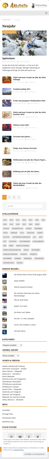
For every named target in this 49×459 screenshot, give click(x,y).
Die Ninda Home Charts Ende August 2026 (30, 274)
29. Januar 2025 (19, 82)
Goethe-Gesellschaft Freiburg (13, 366)
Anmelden (6, 410)
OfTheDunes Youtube (10, 387)
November (36, 250)
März (11, 246)
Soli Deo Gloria (19, 331)
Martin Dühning (24, 62)
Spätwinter (8, 58)
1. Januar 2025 (19, 92)
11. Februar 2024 (20, 117)
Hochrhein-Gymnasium (21, 237)
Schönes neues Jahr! (21, 125)
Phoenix (24, 254)
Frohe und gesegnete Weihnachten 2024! (29, 101)
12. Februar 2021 (20, 188)
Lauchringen (25, 241)
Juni (40, 237)
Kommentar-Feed (8, 418)
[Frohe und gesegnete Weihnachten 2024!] (6, 103)
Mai (4, 246)
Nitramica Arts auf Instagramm (14, 379)
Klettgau (12, 241)
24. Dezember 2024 (20, 103)
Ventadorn (39, 258)
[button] (45, 13)
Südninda (27, 258)
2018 (24, 220)
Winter (19, 263)
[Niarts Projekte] (6, 150)
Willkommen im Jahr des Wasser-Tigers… (30, 160)
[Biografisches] (6, 139)
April (37, 224)
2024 (17, 224)
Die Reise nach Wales (22, 312)
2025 (24, 224)
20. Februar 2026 (9, 62)
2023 (11, 224)
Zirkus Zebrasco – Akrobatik (12, 400)
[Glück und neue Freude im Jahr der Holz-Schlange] (6, 79)
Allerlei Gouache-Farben (23, 287)
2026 (30, 224)
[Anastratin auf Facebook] (28, 437)
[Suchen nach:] (25, 206)
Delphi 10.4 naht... (21, 306)
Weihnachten (8, 263)
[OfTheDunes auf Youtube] (20, 437)
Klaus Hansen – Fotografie (12, 371)
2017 (17, 220)
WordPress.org (7, 422)
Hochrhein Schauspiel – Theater (14, 369)
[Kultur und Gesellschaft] (6, 185)
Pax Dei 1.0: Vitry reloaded (24, 318)
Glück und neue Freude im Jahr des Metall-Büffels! (27, 184)
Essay (5, 233)
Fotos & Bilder (19, 281)
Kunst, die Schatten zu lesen (25, 325)
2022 (5, 224)
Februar (14, 233)
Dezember (38, 229)
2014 (5, 220)
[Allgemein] (6, 114)
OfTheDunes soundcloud (11, 384)
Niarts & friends (22, 246)
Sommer (18, 258)
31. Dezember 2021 (20, 174)
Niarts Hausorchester (12, 250)
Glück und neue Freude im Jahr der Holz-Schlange (29, 78)
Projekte (33, 254)
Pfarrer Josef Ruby (21, 300)
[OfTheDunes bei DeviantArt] (37, 437)
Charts (28, 229)
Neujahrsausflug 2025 (21, 89)
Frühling (30, 233)
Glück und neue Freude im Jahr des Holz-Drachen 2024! (29, 113)
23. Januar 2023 (19, 127)
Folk (22, 233)
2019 (30, 220)
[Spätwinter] (24, 43)
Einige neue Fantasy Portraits (25, 148)
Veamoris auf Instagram (11, 394)
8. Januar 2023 (19, 139)
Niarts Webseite (8, 376)
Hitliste (6, 237)
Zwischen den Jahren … (22, 136)
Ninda (26, 250)
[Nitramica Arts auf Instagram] (11, 437)
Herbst (40, 233)
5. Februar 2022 (19, 162)
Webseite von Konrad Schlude (13, 397)
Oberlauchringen (10, 254)
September (7, 258)
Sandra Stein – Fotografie (11, 389)
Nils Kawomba (31, 82)
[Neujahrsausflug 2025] (6, 91)
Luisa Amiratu (38, 241)
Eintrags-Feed (7, 414)
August (6, 229)
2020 (37, 220)
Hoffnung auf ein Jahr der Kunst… (26, 171)
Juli (34, 237)
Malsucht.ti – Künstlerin (11, 374)
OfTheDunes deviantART (11, 382)
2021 (43, 220)
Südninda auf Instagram (11, 392)
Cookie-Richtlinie (18, 450)
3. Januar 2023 (19, 151)
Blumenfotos (17, 229)
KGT (4, 241)
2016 (11, 220)
